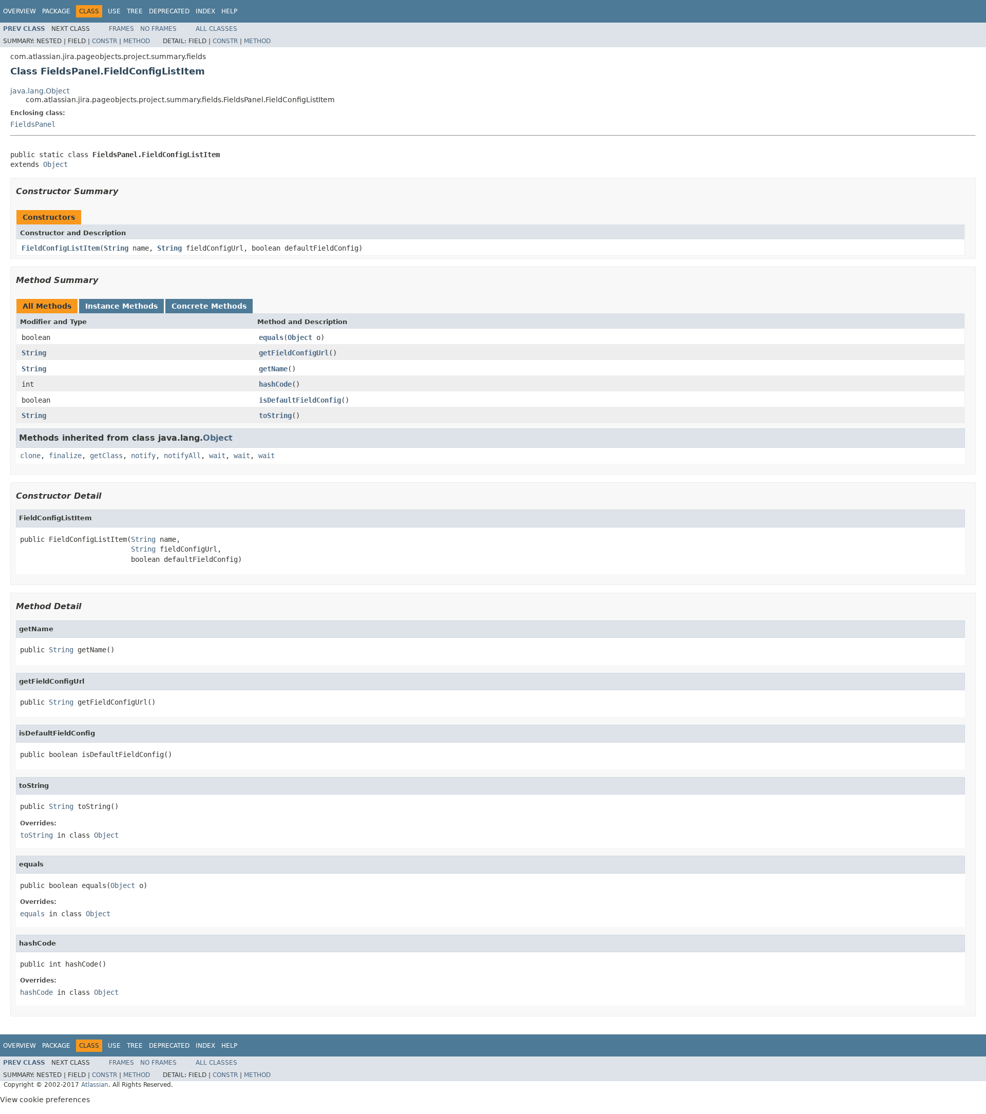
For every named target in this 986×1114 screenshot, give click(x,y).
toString (275, 415)
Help (229, 11)
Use (114, 11)
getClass (106, 455)
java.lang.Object (39, 91)
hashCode (275, 384)
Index (205, 11)
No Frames (158, 28)
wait (217, 455)
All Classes (216, 28)
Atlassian (94, 1084)
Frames (121, 28)
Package (56, 11)
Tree (135, 11)
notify (143, 455)
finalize (65, 455)
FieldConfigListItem (61, 248)
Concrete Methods (209, 306)
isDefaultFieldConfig (300, 400)
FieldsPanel (32, 124)
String (116, 248)
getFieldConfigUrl (294, 353)
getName (273, 369)
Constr (104, 41)
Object (55, 164)
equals (271, 337)
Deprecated (169, 11)
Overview (19, 11)
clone (30, 455)
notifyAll (182, 455)
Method (136, 41)
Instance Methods (121, 306)
